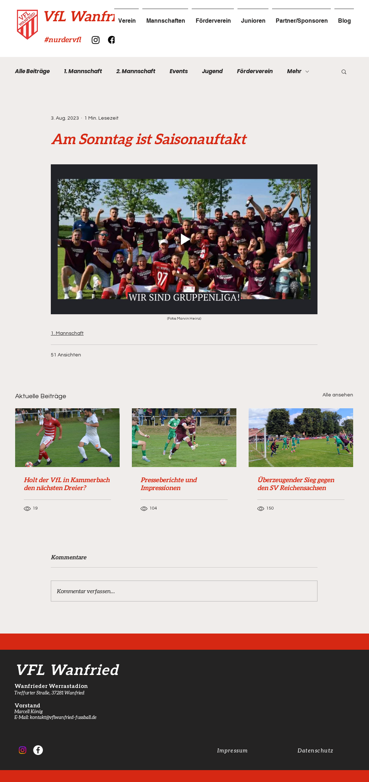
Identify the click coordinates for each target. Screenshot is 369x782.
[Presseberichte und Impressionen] (184, 437)
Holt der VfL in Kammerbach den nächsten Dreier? (67, 484)
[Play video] (184, 239)
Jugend (212, 71)
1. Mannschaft (83, 71)
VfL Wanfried (86, 16)
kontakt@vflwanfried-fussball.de (63, 717)
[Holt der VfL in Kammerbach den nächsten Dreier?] (67, 437)
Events (179, 71)
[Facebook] (112, 40)
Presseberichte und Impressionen (168, 484)
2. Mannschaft (135, 71)
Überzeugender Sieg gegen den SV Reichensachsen (295, 484)
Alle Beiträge (32, 71)
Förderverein (255, 71)
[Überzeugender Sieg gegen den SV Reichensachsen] (301, 437)
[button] (344, 71)
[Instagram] (95, 40)
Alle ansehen (338, 394)
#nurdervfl (62, 39)
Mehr (294, 71)
